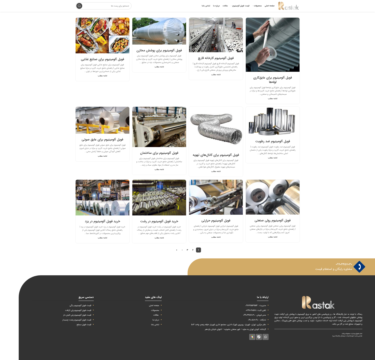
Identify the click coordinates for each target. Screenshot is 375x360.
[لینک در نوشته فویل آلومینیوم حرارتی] (216, 197)
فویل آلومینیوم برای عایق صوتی (102, 139)
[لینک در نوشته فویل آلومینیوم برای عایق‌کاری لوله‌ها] (273, 45)
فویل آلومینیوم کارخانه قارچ (216, 58)
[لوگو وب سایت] (288, 5)
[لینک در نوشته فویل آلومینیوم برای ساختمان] (159, 127)
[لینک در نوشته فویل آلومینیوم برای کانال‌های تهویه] (216, 128)
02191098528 (251, 310)
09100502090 (253, 319)
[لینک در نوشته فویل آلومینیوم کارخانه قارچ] (216, 35)
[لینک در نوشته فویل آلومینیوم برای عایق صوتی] (102, 120)
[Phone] (359, 267)
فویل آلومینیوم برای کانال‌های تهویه (216, 155)
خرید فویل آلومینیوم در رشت (159, 221)
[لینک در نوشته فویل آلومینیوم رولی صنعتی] (273, 197)
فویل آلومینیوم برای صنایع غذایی (102, 59)
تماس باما (155, 324)
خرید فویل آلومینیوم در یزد (102, 221)
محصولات (155, 310)
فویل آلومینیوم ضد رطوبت (272, 141)
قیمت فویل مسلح (84, 324)
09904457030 (344, 264)
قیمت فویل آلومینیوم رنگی (80, 305)
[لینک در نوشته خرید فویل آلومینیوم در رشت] (159, 197)
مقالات (156, 315)
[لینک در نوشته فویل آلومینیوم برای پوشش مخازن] (159, 31)
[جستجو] (79, 6)
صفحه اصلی (154, 305)
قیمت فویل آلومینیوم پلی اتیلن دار (77, 315)
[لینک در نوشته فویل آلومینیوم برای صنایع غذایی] (102, 35)
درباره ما (156, 319)
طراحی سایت (358, 336)
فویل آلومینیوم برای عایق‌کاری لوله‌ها (272, 80)
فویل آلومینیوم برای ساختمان (159, 152)
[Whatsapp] (265, 337)
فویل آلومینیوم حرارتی (215, 220)
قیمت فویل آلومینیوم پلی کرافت (78, 310)
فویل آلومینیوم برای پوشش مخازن (159, 50)
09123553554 (251, 305)
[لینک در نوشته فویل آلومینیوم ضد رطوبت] (273, 121)
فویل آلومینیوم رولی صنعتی (273, 220)
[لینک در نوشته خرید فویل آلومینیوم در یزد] (102, 197)
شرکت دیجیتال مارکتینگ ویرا (341, 336)
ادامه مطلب (272, 98)
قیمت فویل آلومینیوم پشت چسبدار (76, 319)
